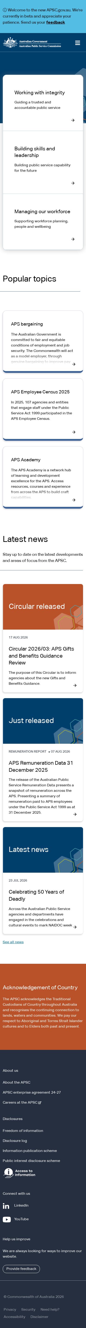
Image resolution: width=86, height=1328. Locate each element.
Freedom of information (23, 1131)
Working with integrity (39, 92)
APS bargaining (27, 324)
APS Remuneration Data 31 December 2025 (41, 767)
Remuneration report (27, 751)
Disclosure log (15, 1141)
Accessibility (14, 1317)
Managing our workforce (42, 211)
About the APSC (16, 1082)
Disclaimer (39, 1317)
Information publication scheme (30, 1151)
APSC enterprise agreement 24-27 (32, 1093)
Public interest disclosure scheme (31, 1161)
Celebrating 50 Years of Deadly (36, 896)
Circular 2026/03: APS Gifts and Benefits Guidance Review (41, 656)
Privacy (10, 1310)
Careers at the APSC (21, 1103)
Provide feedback (21, 1269)
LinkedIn (22, 1208)
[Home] (43, 42)
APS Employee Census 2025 (40, 392)
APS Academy (25, 460)
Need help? (50, 1310)
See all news (13, 942)
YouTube (22, 1221)
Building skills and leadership (34, 152)
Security (28, 1310)
